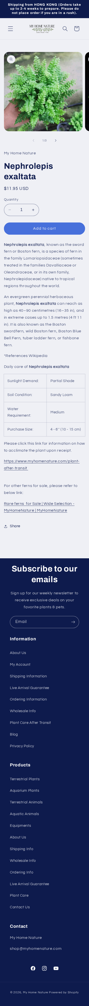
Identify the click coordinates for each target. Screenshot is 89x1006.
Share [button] (15, 526)
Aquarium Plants (24, 790)
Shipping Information (28, 676)
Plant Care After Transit (30, 723)
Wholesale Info (23, 711)
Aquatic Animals (24, 814)
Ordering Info (21, 872)
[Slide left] (33, 140)
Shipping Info (21, 849)
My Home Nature (35, 992)
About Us (18, 653)
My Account (20, 664)
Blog (14, 734)
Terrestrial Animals (26, 802)
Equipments (20, 826)
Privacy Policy (22, 746)
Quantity (11, 199)
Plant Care (19, 895)
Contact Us (20, 907)
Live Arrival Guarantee (29, 688)
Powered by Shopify (64, 992)
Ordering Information (28, 699)
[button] (10, 28)
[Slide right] (55, 140)
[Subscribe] (73, 622)
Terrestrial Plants (25, 779)
